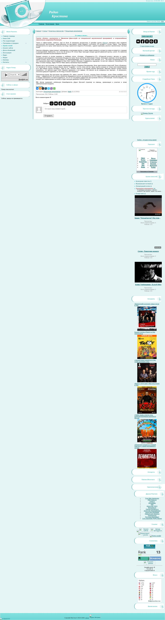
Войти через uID (146, 36)
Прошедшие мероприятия (73, 31)
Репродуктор (152, 515)
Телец (143, 160)
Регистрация (50, 24)
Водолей (153, 166)
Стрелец (153, 162)
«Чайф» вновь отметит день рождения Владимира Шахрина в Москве (145, 416)
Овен (143, 158)
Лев (143, 165)
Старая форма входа (147, 46)
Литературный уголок (143, 186)
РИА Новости (152, 500)
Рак (143, 163)
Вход (57, 24)
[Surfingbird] (48, 88)
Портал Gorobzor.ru (152, 509)
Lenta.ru (152, 501)
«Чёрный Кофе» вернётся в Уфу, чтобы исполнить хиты (145, 361)
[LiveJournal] (46, 88)
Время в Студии (147, 104)
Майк (69, 91)
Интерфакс (152, 503)
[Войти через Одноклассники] (73, 103)
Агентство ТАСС (152, 506)
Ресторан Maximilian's (152, 517)
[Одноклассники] (40, 88)
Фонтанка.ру (152, 507)
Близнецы (143, 162)
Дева (143, 167)
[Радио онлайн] (155, 536)
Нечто (105, 42)
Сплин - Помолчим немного (148, 251)
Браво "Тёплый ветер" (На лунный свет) (148, 218)
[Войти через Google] (69, 103)
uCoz (87, 618)
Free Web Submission (152, 498)
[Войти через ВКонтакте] (56, 103)
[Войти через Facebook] (60, 103)
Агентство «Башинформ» (152, 511)
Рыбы (153, 167)
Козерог (153, 164)
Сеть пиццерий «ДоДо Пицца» (152, 518)
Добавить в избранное (147, 55)
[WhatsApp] (54, 88)
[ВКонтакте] (37, 88)
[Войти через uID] (51, 103)
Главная (41, 24)
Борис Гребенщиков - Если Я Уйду (148, 285)
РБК (152, 504)
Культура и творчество (56, 31)
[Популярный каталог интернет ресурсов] (155, 560)
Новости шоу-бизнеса (152, 514)
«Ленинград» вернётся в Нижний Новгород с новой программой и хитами (145, 446)
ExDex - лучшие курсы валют (147, 140)
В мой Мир (39, 86)
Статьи (45, 31)
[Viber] (51, 88)
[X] (43, 88)
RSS (162, 21)
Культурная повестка (143, 181)
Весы (153, 158)
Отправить (48, 116)
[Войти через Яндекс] (65, 103)
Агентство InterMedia (152, 512)
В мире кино (140, 193)
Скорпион (153, 160)
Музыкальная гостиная (143, 183)
